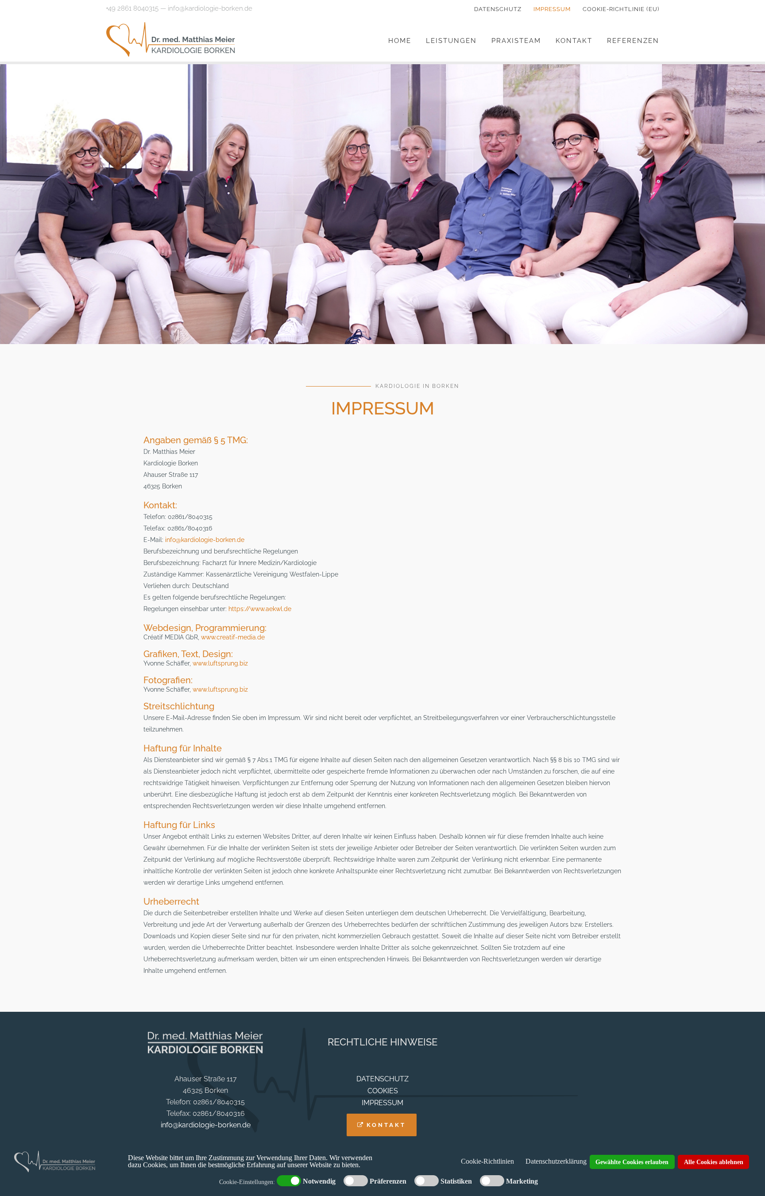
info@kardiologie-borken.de (210, 8)
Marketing (522, 1181)
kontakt (386, 1125)
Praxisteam (516, 41)
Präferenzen (388, 1181)
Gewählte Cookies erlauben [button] (631, 1161)
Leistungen (451, 41)
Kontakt (574, 41)
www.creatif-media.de (233, 637)
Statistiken (456, 1181)
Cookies (382, 1091)
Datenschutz (498, 9)
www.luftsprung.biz (220, 663)
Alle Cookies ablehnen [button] (713, 1161)
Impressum (552, 9)
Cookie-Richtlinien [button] (487, 1161)
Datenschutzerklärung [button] (556, 1161)
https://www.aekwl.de (259, 608)
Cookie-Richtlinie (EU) (621, 9)
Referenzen (633, 41)
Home (399, 41)
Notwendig (319, 1181)
